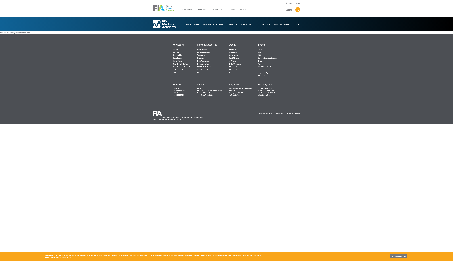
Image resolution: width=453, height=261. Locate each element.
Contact (297, 114)
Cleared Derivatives (249, 24)
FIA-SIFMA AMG (264, 67)
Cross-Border (178, 58)
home (164, 24)
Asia (259, 64)
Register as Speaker (265, 73)
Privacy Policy (278, 114)
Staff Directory (234, 58)
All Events (261, 76)
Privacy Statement (149, 255)
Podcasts (200, 58)
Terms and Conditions (265, 114)
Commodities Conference (267, 58)
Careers (232, 73)
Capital (175, 49)
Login (290, 3)
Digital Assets (177, 61)
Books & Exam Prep (282, 24)
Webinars (201, 55)
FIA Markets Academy (205, 67)
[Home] (163, 8)
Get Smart (266, 24)
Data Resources (203, 61)
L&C (259, 52)
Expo (260, 61)
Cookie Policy (289, 114)
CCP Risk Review (203, 70)
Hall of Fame (202, 73)
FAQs (296, 24)
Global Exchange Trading (213, 24)
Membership (234, 67)
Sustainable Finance (180, 70)
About (298, 3)
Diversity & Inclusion (180, 64)
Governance (233, 55)
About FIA (233, 52)
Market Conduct (192, 24)
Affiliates (232, 61)
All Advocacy (177, 73)
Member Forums (235, 70)
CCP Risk (176, 52)
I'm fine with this (398, 256)
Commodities (177, 55)
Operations (232, 24)
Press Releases (202, 49)
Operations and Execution (182, 67)
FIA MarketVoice (203, 52)
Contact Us (233, 49)
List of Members (235, 64)
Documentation (203, 64)
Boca (260, 49)
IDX (259, 55)
